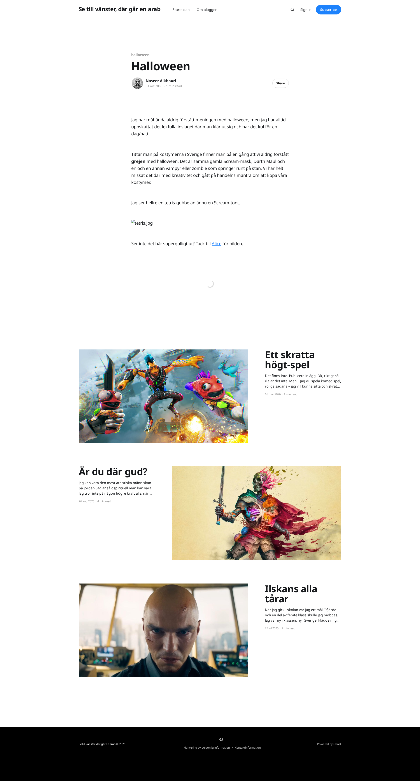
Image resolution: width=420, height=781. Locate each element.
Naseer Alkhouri (161, 80)
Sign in (306, 9)
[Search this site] (292, 9)
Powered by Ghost (329, 744)
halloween (140, 54)
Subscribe (328, 9)
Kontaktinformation (248, 747)
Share (280, 83)
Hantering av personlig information (207, 747)
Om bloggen (207, 9)
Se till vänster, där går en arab (119, 9)
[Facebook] (221, 739)
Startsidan (181, 9)
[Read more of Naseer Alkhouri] (137, 83)
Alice (216, 244)
